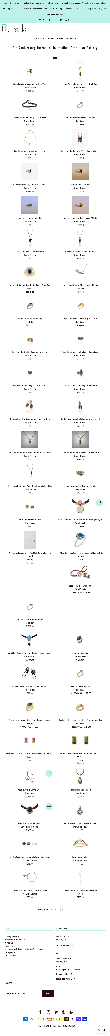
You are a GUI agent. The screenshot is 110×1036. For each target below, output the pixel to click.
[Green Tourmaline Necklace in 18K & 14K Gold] (80, 71)
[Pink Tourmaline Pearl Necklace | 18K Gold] (30, 138)
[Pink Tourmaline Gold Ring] (80, 172)
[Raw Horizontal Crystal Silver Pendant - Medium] (80, 272)
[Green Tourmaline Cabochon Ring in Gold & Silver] (80, 339)
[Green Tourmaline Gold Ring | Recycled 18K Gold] (80, 205)
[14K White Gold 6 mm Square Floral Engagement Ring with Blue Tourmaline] (80, 540)
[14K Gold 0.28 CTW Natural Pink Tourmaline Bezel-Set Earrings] (30, 740)
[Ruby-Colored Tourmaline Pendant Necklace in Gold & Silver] (30, 473)
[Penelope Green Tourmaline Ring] (30, 306)
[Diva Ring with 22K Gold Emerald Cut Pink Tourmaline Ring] (80, 707)
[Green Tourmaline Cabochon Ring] (30, 205)
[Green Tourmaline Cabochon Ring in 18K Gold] (30, 71)
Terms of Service (11, 955)
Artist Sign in (61, 939)
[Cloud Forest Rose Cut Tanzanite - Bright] (80, 473)
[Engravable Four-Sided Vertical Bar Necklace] (80, 877)
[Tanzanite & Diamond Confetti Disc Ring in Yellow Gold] (30, 272)
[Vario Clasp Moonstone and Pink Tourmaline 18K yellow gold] (80, 507)
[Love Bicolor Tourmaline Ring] (80, 673)
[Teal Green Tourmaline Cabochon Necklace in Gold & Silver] (30, 440)
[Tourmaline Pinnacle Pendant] (80, 777)
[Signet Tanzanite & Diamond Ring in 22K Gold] (80, 306)
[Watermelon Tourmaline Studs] (30, 507)
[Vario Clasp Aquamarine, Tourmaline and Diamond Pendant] (30, 640)
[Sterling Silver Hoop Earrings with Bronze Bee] (30, 877)
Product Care (10, 945)
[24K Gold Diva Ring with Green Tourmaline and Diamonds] (30, 707)
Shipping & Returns (12, 936)
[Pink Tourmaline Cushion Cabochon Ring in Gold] (30, 339)
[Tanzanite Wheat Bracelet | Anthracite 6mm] (30, 105)
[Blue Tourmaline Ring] (80, 640)
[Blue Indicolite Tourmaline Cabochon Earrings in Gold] (80, 406)
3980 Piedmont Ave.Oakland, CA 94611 (63, 960)
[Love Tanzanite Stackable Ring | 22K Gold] (80, 105)
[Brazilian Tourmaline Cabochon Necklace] (80, 239)
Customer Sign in (62, 936)
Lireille (53, 1026)
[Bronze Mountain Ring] (80, 844)
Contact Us (9, 942)
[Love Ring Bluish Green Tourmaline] (30, 607)
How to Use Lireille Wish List (15, 939)
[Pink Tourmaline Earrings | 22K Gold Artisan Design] (80, 138)
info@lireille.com (68, 978)
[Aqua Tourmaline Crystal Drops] (30, 777)
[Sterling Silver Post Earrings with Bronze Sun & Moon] (30, 844)
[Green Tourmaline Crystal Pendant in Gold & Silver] (80, 440)
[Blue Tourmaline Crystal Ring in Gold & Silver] (80, 373)
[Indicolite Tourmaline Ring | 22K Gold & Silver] (30, 373)
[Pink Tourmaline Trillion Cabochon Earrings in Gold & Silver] (30, 406)
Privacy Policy (10, 952)
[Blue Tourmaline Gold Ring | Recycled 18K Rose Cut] (30, 172)
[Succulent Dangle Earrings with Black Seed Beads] (30, 673)
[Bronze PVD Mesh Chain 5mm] (80, 573)
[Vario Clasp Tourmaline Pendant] (30, 811)
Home (35, 38)
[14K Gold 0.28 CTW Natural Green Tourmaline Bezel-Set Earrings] (80, 740)
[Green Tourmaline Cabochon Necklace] (30, 239)
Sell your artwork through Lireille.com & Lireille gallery (25, 949)
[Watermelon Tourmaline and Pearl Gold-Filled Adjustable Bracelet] (30, 540)
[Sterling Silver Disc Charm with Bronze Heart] (80, 811)
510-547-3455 (68, 973)
